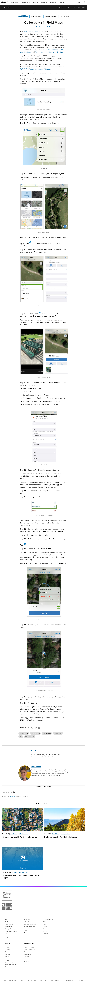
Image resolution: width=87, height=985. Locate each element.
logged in (12, 796)
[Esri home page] (4, 2)
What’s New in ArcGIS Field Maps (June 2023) (20, 877)
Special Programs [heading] (29, 943)
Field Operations (36, 16)
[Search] (79, 2)
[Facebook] (3, 904)
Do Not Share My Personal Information (73, 980)
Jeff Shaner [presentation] (14, 872)
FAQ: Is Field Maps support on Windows (35, 69)
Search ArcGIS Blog (79, 7)
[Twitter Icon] (32, 728)
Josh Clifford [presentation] (13, 834)
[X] (7, 904)
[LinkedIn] (10, 904)
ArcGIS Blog (6, 7)
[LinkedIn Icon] (39, 728)
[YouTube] (10, 908)
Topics (68, 7)
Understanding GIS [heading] (48, 913)
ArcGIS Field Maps (31, 32)
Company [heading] (7, 943)
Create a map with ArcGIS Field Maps (19, 837)
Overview (60, 7)
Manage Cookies (54, 980)
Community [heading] (27, 913)
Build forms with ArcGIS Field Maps (60, 837)
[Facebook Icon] (35, 728)
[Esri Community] (3, 908)
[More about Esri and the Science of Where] (7, 896)
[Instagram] (7, 908)
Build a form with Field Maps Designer (49, 52)
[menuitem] (11, 917)
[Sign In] (84, 2)
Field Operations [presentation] (23, 834)
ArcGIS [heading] (7, 913)
